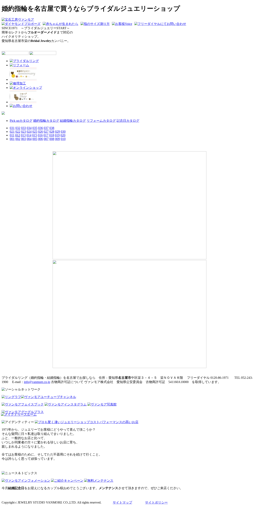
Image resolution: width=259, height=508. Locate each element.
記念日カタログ (128, 120)
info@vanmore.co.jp (37, 382)
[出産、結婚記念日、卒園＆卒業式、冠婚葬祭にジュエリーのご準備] (23, 79)
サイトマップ (122, 502)
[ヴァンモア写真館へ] (102, 404)
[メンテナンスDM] (98, 480)
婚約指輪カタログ (46, 120)
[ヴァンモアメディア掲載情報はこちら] (26, 87)
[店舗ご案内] (23, 102)
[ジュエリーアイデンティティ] (86, 422)
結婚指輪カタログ (73, 120)
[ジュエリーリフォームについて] (19, 65)
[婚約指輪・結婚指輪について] (24, 61)
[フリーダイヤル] (161, 24)
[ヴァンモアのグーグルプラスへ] (23, 412)
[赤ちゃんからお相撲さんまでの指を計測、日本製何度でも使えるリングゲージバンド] (96, 24)
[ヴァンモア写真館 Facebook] (23, 404)
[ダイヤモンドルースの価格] (3, 113)
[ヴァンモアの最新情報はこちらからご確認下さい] (26, 480)
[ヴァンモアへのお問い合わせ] (21, 106)
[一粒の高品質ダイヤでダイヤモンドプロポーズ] (22, 24)
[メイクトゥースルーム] (19, 414)
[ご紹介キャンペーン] (67, 480)
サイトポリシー (156, 502)
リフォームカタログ (101, 120)
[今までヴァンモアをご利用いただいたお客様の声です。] (123, 24)
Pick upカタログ (21, 120)
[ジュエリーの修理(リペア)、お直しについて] (18, 83)
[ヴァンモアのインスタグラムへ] (66, 404)
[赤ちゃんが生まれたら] (61, 24)
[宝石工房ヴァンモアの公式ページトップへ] (18, 19)
